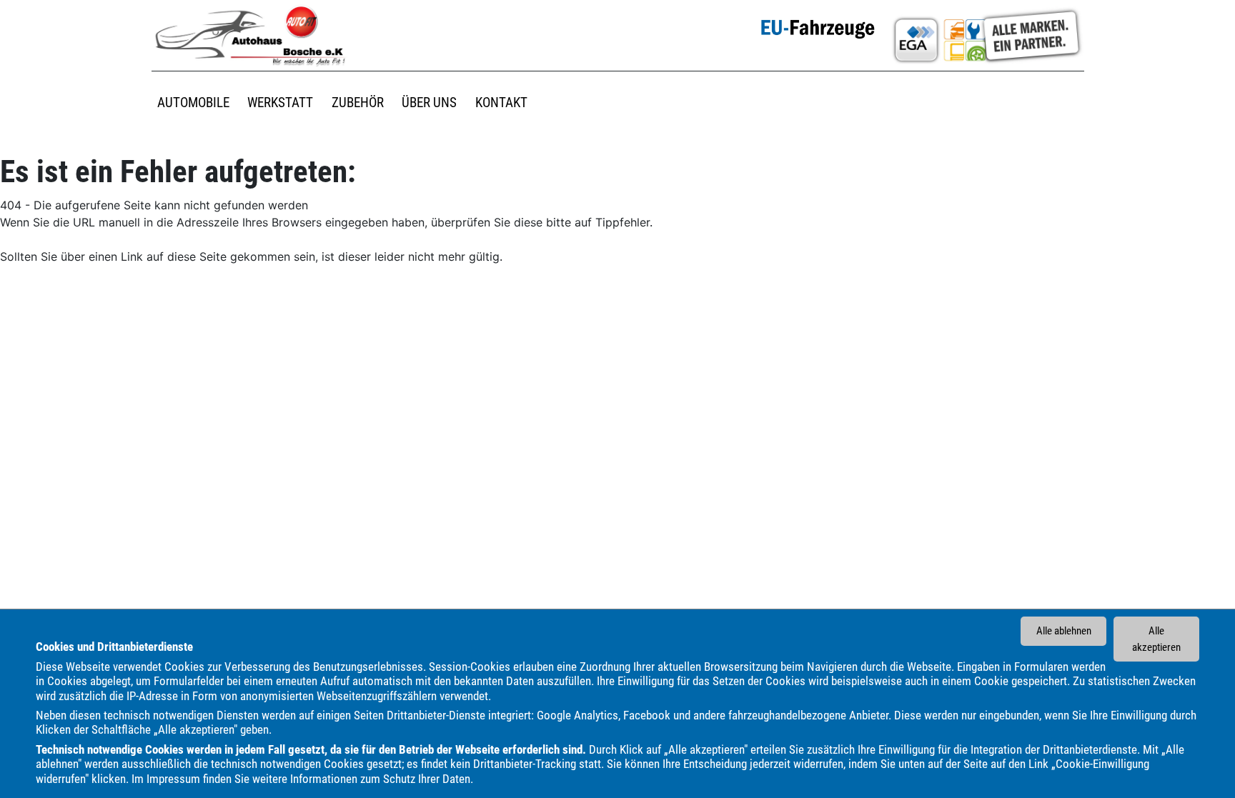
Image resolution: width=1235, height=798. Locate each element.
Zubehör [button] (358, 102)
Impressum (173, 779)
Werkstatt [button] (280, 102)
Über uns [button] (429, 102)
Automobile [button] (193, 102)
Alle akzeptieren (1156, 639)
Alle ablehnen (1063, 630)
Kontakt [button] (501, 102)
